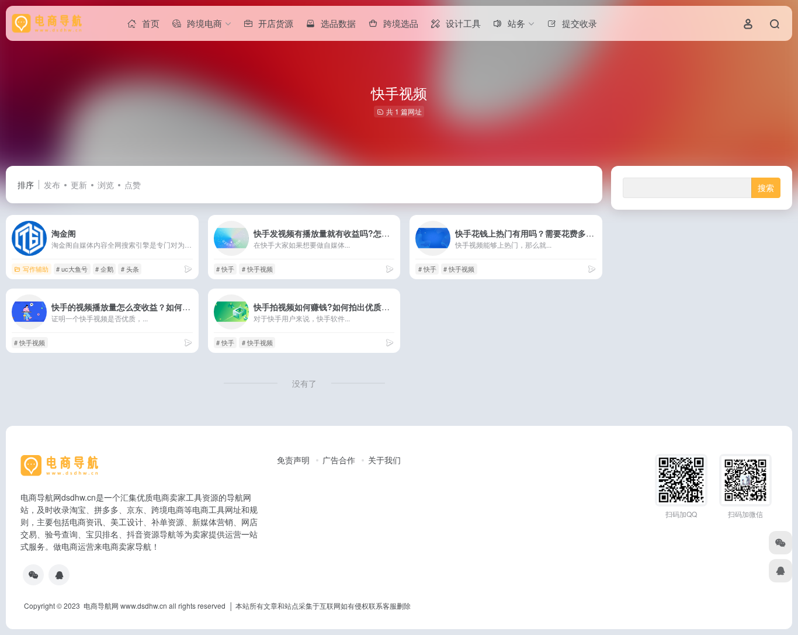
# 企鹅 (104, 268)
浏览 (106, 184)
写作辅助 (35, 268)
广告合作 (338, 460)
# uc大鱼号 (72, 268)
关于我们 (384, 460)
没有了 (304, 383)
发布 (52, 184)
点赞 (132, 184)
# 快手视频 (257, 268)
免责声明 (293, 460)
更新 (79, 184)
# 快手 (225, 268)
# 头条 (130, 268)
